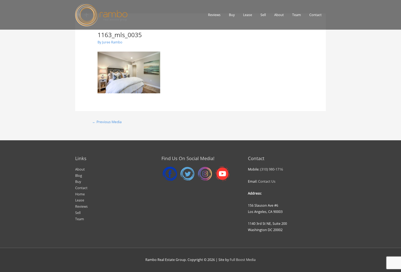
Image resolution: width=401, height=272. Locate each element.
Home (80, 194)
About (279, 15)
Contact (315, 15)
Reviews (214, 15)
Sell (263, 15)
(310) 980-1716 (271, 169)
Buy (232, 15)
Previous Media (107, 121)
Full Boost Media (243, 259)
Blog (78, 175)
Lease (247, 15)
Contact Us (266, 181)
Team (296, 15)
